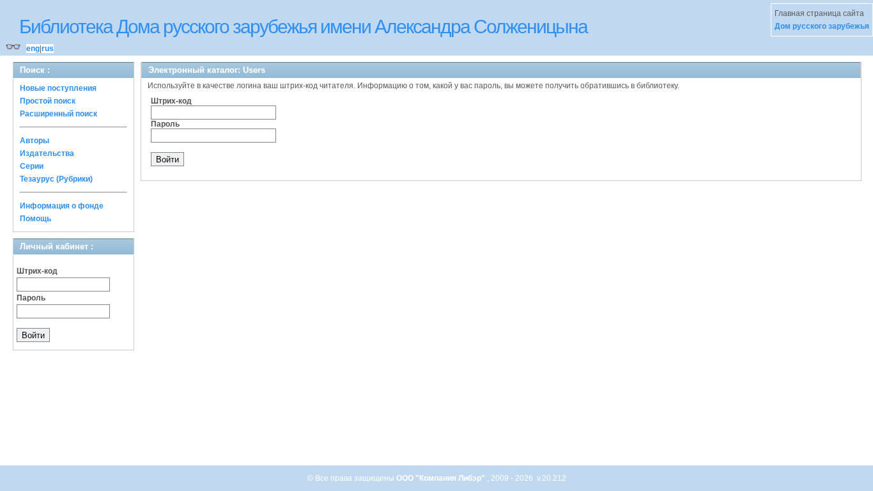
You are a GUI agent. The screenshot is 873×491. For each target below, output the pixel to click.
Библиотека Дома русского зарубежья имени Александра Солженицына (303, 26)
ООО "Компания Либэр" (441, 478)
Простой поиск (47, 101)
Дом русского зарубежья (822, 26)
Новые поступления (58, 88)
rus (48, 48)
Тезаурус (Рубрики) (56, 179)
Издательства (47, 153)
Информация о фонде (62, 205)
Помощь (35, 218)
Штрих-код (37, 271)
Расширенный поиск (58, 113)
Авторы (34, 140)
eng (33, 48)
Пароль (31, 297)
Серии (31, 166)
